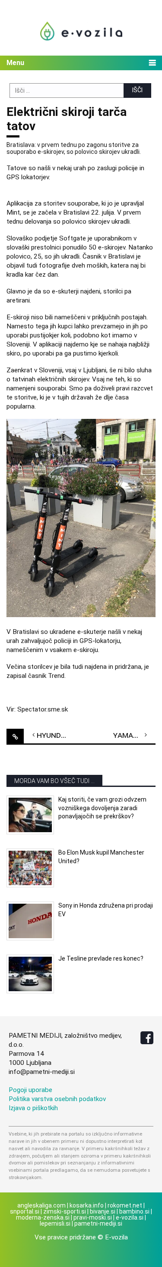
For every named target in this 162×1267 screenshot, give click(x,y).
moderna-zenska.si (43, 1217)
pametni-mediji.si (98, 1223)
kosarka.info (87, 1205)
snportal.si (24, 1211)
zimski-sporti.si (64, 1211)
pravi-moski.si (92, 1217)
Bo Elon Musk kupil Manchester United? (101, 856)
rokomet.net (125, 1205)
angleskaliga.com (41, 1205)
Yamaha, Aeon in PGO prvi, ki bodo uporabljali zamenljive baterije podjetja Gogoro (134, 735)
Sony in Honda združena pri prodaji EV (105, 909)
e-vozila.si (129, 1217)
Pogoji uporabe (30, 1090)
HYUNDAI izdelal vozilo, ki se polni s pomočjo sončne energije (58, 735)
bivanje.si (102, 1211)
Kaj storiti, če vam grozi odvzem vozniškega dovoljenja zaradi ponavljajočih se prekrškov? (102, 808)
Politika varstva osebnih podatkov (57, 1099)
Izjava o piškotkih (33, 1108)
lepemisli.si (55, 1223)
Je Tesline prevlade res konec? (100, 958)
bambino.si (134, 1211)
